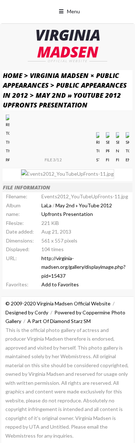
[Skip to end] (127, 148)
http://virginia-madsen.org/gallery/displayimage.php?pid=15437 (83, 267)
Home (12, 75)
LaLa (46, 205)
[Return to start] (97, 148)
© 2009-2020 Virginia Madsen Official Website (58, 303)
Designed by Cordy (26, 312)
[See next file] (117, 148)
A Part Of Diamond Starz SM (59, 321)
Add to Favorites (60, 284)
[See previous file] (107, 148)
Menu (73, 11)
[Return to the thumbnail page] (7, 139)
